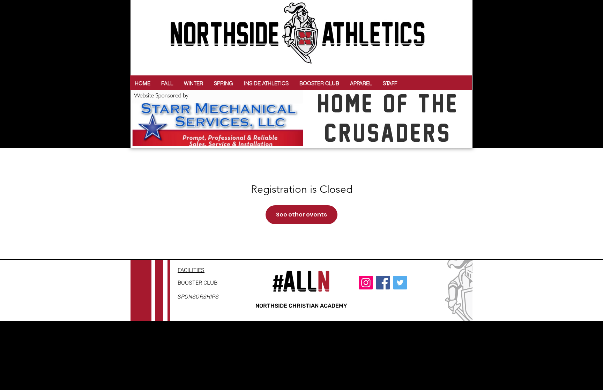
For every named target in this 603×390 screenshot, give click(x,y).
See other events (301, 215)
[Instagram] (366, 282)
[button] (167, 83)
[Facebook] (383, 282)
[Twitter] (400, 282)
